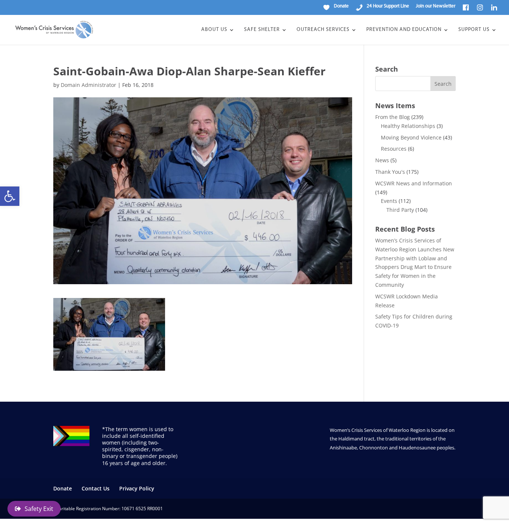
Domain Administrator (88, 84)
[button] (9, 196)
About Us (214, 29)
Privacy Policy (136, 488)
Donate (62, 488)
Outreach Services (323, 29)
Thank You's (390, 171)
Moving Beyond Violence (411, 137)
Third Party (400, 209)
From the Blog (392, 116)
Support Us (474, 29)
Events (389, 200)
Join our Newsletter (435, 6)
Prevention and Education (404, 29)
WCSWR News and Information (413, 183)
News (382, 160)
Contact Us (96, 488)
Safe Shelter (262, 29)
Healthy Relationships (408, 125)
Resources (394, 148)
